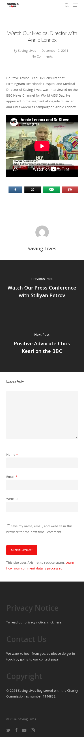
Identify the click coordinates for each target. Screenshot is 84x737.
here (57, 622)
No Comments (42, 56)
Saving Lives (27, 50)
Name (12, 454)
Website (12, 499)
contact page (48, 659)
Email (11, 476)
